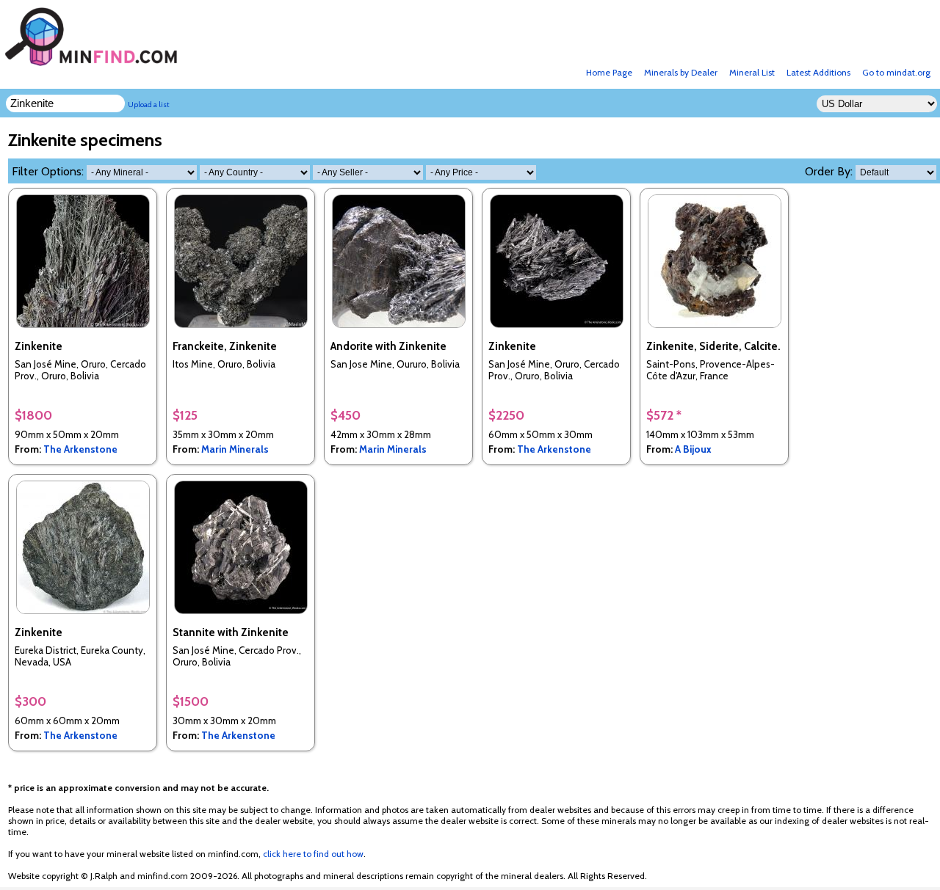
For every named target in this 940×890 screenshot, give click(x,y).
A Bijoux (693, 449)
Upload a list (149, 104)
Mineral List (752, 72)
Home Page (609, 72)
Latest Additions (818, 72)
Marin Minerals (235, 449)
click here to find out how (313, 853)
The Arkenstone (80, 449)
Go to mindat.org (896, 72)
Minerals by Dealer (680, 72)
